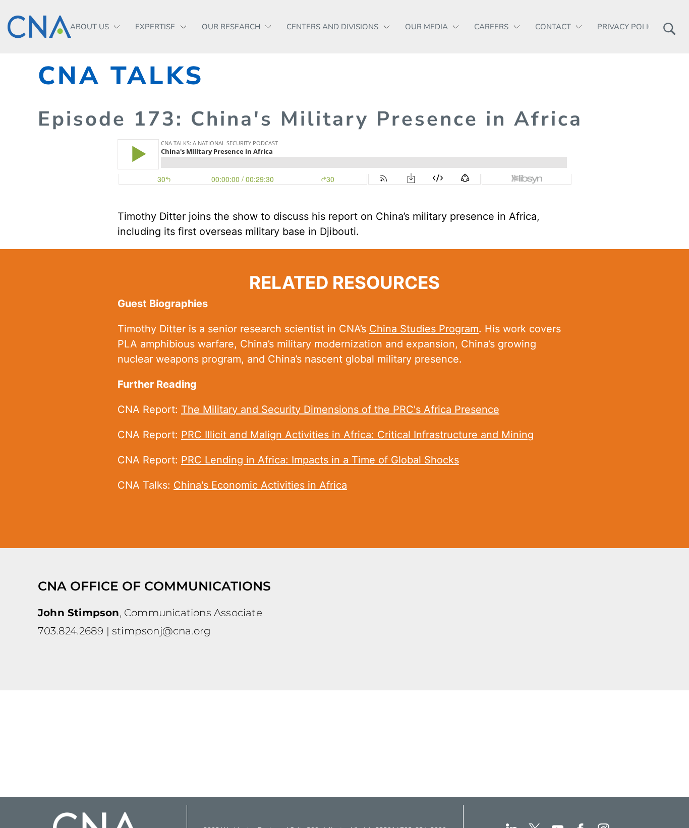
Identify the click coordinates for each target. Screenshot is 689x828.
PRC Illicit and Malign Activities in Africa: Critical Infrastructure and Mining (357, 435)
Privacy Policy (627, 27)
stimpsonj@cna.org (161, 631)
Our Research (231, 27)
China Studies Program (424, 329)
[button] (669, 26)
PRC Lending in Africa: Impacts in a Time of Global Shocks (320, 460)
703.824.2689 (70, 631)
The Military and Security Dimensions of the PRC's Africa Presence (340, 409)
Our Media (426, 27)
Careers (491, 27)
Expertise (155, 27)
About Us (89, 27)
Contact (553, 27)
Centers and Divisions (332, 27)
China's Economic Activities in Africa (260, 485)
